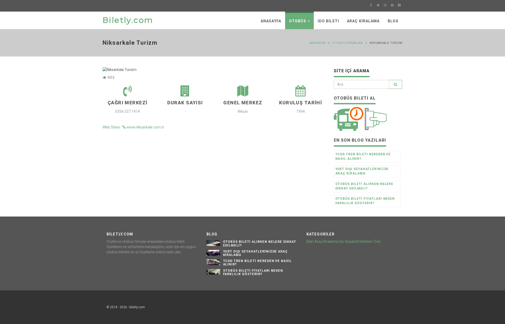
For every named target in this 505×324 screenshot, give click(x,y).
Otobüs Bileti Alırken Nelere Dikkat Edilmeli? (364, 186)
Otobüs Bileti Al (355, 98)
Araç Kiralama (363, 21)
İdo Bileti (328, 21)
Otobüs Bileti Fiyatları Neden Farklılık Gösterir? (365, 201)
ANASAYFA (271, 21)
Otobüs (298, 21)
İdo (341, 241)
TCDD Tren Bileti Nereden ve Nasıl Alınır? (363, 156)
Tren (377, 241)
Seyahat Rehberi (358, 241)
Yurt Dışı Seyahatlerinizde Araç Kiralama (362, 171)
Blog (393, 21)
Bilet (310, 241)
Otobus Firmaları (347, 43)
